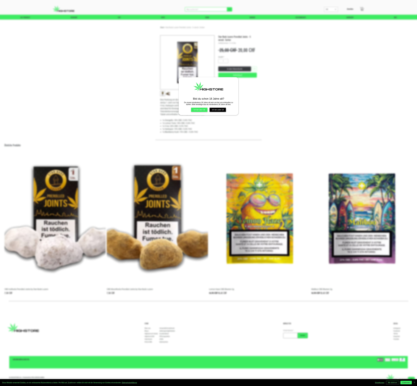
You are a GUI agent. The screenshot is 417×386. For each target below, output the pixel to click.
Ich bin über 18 (199, 110)
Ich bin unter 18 (218, 110)
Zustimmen (406, 382)
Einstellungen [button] (379, 382)
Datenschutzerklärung (129, 382)
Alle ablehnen (392, 382)
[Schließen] (414, 382)
